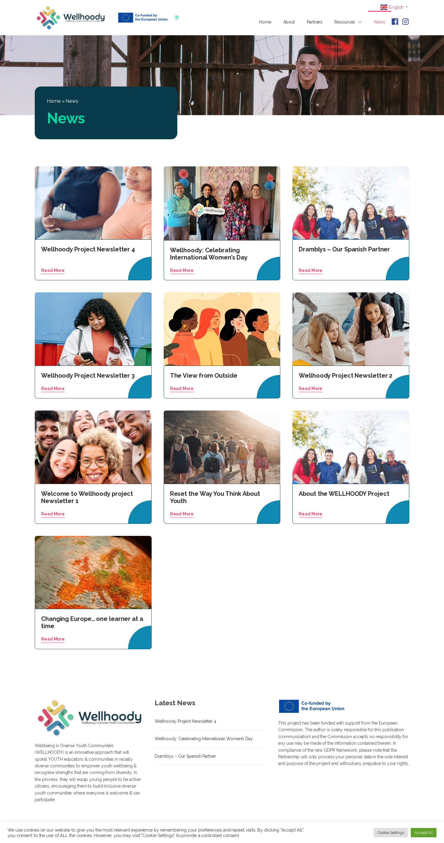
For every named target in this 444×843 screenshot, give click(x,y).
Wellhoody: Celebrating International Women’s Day (209, 254)
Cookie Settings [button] (390, 832)
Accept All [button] (423, 832)
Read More (53, 270)
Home (265, 22)
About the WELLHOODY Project (344, 493)
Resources (344, 22)
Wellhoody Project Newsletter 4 (185, 721)
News (379, 22)
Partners (314, 22)
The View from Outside (203, 375)
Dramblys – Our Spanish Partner (344, 249)
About (289, 22)
